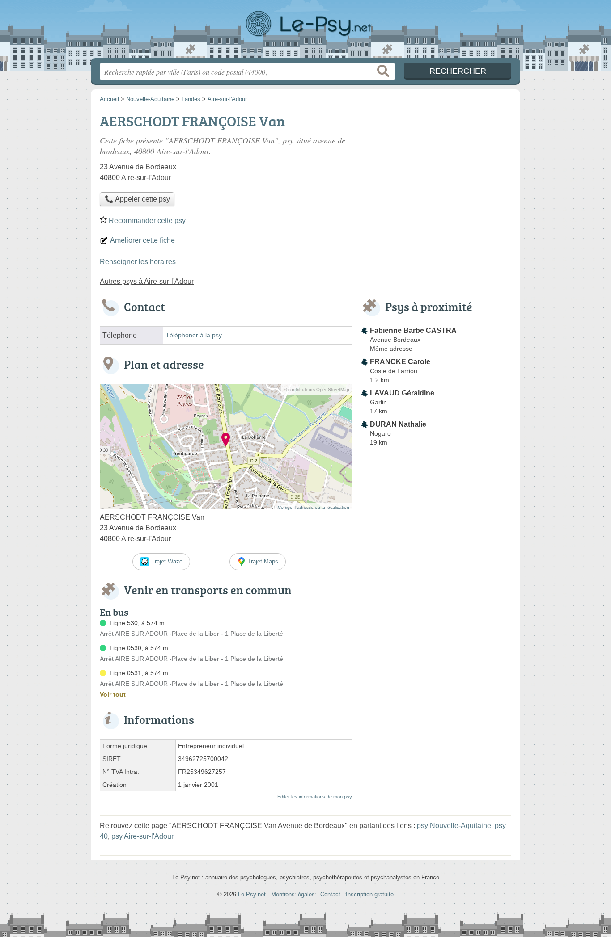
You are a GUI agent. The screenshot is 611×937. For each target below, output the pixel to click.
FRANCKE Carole (400, 362)
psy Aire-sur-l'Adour (142, 836)
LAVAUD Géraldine (402, 393)
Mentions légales (293, 894)
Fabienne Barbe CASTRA (413, 330)
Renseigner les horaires (138, 261)
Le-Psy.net (305, 31)
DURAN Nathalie (398, 424)
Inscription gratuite (370, 894)
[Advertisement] (436, 172)
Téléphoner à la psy (193, 335)
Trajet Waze (166, 561)
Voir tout (113, 694)
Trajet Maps (262, 561)
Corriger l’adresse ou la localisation (313, 507)
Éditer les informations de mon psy (314, 796)
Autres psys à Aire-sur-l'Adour (147, 281)
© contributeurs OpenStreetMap (316, 389)
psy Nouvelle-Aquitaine (454, 825)
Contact (330, 894)
